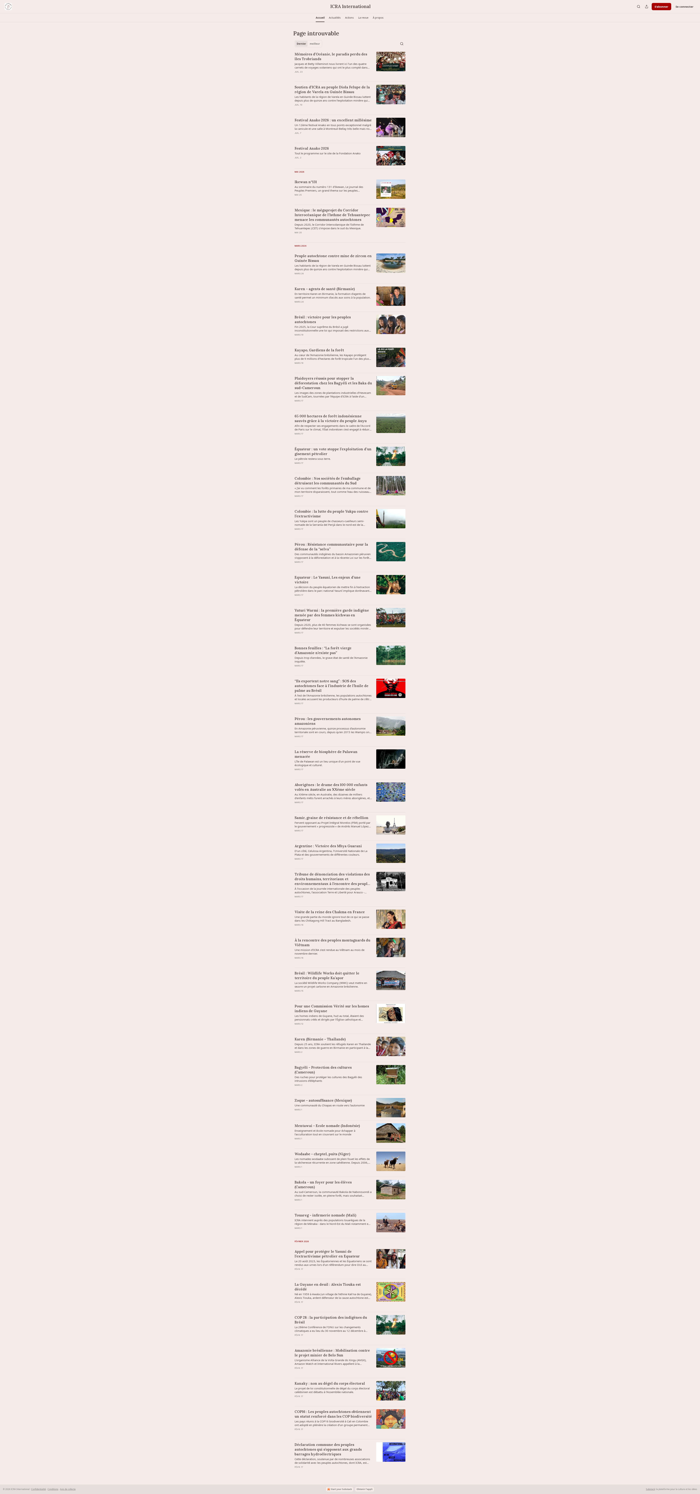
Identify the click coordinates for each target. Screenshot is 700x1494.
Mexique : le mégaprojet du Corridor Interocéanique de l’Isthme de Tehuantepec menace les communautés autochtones (332, 215)
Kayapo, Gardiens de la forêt (319, 350)
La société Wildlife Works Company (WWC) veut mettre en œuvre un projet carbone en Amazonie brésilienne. (331, 984)
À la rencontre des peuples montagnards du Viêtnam (332, 942)
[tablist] (308, 43)
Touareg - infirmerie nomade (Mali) (325, 1215)
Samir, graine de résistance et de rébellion (331, 818)
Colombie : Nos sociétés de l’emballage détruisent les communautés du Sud (328, 480)
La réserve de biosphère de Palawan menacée (326, 754)
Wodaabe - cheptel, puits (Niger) (322, 1154)
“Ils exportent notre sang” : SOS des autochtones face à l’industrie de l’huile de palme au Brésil (331, 686)
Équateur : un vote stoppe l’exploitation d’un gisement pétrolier (333, 451)
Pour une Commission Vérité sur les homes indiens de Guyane (332, 1008)
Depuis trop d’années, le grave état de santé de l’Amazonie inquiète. (331, 659)
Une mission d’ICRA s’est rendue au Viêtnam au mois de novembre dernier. (329, 951)
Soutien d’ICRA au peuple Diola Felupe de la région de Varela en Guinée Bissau (332, 89)
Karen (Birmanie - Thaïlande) (320, 1039)
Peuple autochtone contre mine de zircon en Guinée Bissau (333, 258)
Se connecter (684, 6)
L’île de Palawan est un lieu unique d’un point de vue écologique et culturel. (327, 763)
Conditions (53, 1489)
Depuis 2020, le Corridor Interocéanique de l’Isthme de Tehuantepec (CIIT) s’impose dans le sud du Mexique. (329, 226)
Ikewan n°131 (306, 182)
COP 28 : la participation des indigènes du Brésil (331, 1319)
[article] (350, 65)
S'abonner (661, 6)
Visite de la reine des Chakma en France (330, 912)
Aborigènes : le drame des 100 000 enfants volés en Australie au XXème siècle (331, 787)
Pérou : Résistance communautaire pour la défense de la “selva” (331, 546)
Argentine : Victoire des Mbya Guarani (328, 846)
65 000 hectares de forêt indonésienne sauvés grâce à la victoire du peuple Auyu (331, 418)
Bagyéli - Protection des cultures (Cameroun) (323, 1069)
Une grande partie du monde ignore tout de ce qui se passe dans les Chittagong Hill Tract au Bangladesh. (332, 918)
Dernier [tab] (301, 43)
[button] (320, 17)
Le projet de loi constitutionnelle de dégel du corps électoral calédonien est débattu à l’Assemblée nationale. (332, 1390)
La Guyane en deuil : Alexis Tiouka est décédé (328, 1286)
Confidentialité (38, 1489)
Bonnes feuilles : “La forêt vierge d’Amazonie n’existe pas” (323, 650)
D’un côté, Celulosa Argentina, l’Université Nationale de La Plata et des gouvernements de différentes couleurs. (331, 852)
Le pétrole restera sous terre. (313, 459)
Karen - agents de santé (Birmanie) (325, 289)
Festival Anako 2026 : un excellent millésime (333, 120)
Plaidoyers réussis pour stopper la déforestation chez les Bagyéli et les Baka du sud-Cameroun (333, 383)
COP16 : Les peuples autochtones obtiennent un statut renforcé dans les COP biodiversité (333, 1414)
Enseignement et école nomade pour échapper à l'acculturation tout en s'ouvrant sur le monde (325, 1132)
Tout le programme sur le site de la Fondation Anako (328, 153)
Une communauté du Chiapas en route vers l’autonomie (330, 1105)
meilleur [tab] (315, 43)
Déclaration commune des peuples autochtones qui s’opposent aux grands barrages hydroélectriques (328, 1449)
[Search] (638, 6)
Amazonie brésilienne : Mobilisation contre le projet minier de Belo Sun (332, 1352)
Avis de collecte (68, 1489)
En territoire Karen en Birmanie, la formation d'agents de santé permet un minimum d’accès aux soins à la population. (333, 295)
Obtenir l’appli (365, 1489)
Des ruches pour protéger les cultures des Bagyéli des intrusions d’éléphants (328, 1079)
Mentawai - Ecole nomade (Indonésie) (327, 1126)
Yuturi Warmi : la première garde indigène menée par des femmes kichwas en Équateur (332, 615)
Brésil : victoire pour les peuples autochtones (323, 319)
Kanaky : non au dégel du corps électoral (330, 1383)
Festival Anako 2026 (312, 148)
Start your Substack (341, 1489)
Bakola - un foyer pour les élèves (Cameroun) (323, 1184)
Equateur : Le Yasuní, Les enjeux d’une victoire (328, 579)
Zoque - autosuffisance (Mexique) (323, 1100)
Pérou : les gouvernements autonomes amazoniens (328, 721)
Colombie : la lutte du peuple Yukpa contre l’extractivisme (331, 513)
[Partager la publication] (646, 6)
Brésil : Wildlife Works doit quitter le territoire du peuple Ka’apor (327, 975)
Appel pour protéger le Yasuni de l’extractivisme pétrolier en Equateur (327, 1253)
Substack (650, 1489)
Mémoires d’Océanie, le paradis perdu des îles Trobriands (331, 56)
